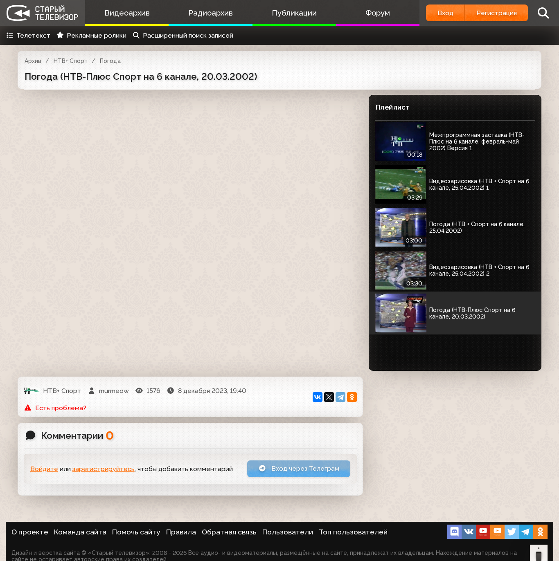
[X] (329, 397)
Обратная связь (229, 532)
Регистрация (496, 13)
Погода (110, 61)
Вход (445, 13)
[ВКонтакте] (317, 397)
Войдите (44, 469)
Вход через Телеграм (304, 468)
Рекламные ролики (96, 35)
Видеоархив (127, 13)
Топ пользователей (353, 532)
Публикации (294, 13)
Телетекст (33, 35)
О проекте (29, 532)
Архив (33, 61)
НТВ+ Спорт (71, 61)
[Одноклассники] (352, 397)
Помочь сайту (136, 532)
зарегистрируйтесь (103, 469)
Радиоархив (210, 13)
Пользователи (287, 532)
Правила (181, 532)
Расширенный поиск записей (188, 35)
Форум (377, 13)
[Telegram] (340, 397)
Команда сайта (80, 532)
